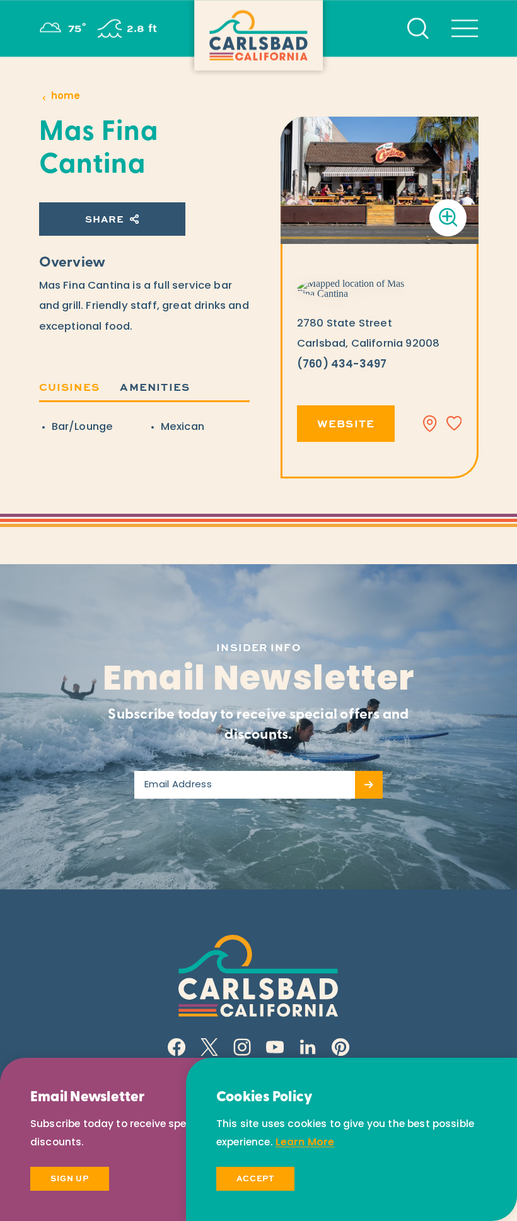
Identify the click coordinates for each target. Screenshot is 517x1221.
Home (66, 96)
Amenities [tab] (155, 386)
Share (104, 219)
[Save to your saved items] (454, 423)
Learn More (305, 1143)
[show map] (430, 423)
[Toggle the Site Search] (418, 28)
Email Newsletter (259, 681)
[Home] (258, 35)
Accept (255, 1178)
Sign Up (69, 1178)
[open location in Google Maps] (357, 289)
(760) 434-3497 (341, 364)
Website (346, 423)
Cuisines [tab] (69, 386)
